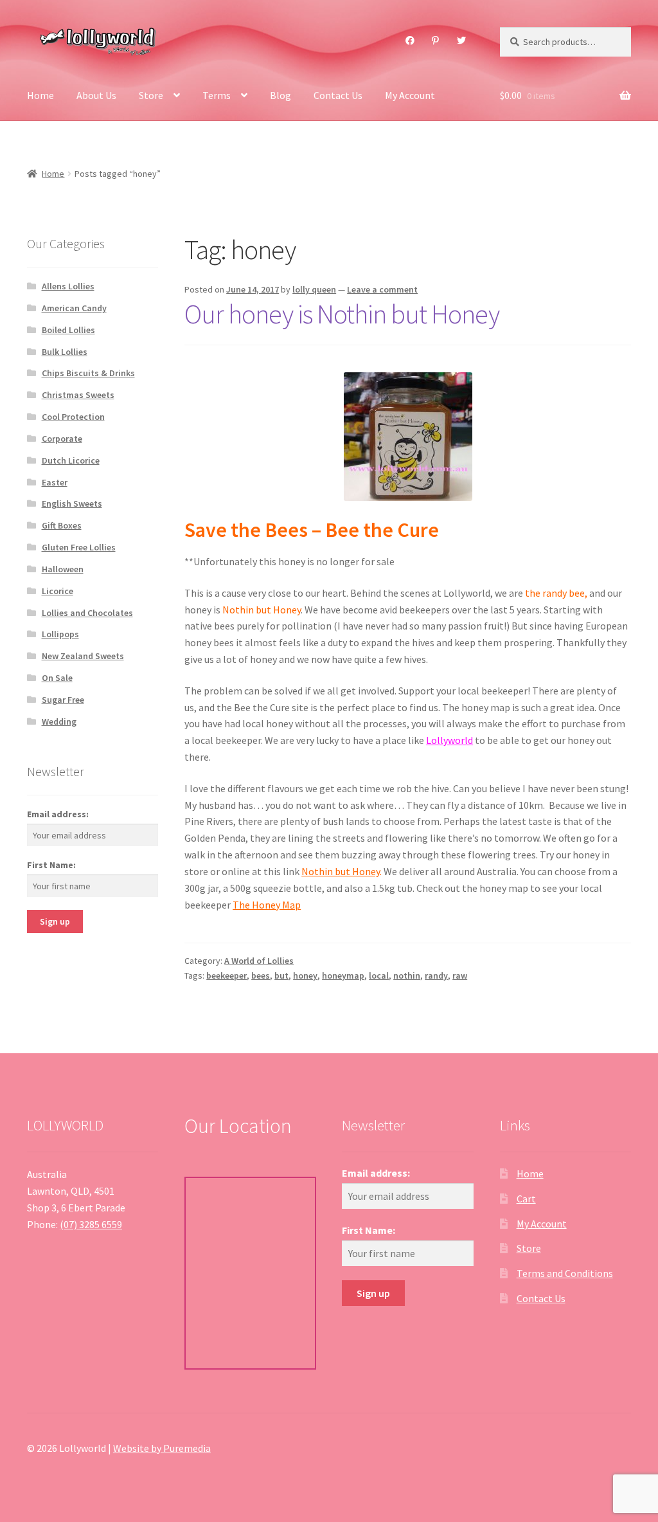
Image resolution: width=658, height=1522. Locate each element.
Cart (526, 1198)
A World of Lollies (259, 960)
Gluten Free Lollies (79, 547)
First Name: (51, 865)
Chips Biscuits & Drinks (88, 373)
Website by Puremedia (162, 1448)
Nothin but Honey (340, 871)
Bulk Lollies (64, 352)
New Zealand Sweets (83, 656)
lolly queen (314, 289)
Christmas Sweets (78, 395)
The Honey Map (267, 904)
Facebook (409, 40)
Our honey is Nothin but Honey (341, 314)
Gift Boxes (62, 525)
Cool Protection (73, 416)
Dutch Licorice (71, 460)
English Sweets (72, 503)
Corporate (62, 438)
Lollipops (60, 634)
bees (260, 975)
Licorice (57, 591)
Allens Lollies (68, 286)
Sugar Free (63, 699)
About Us (96, 95)
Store (151, 95)
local (379, 975)
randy (436, 975)
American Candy (74, 308)
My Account (410, 95)
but (281, 975)
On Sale (57, 678)
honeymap (343, 975)
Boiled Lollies (68, 330)
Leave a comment (382, 289)
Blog (280, 95)
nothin (406, 975)
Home (40, 95)
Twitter (461, 40)
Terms (216, 95)
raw (459, 975)
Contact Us (338, 95)
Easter (54, 482)
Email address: (58, 814)
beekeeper (226, 975)
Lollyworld (449, 740)
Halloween (63, 569)
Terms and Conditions (565, 1273)
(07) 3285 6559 (91, 1224)
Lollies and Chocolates (87, 613)
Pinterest (435, 40)
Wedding (59, 721)
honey (305, 975)
